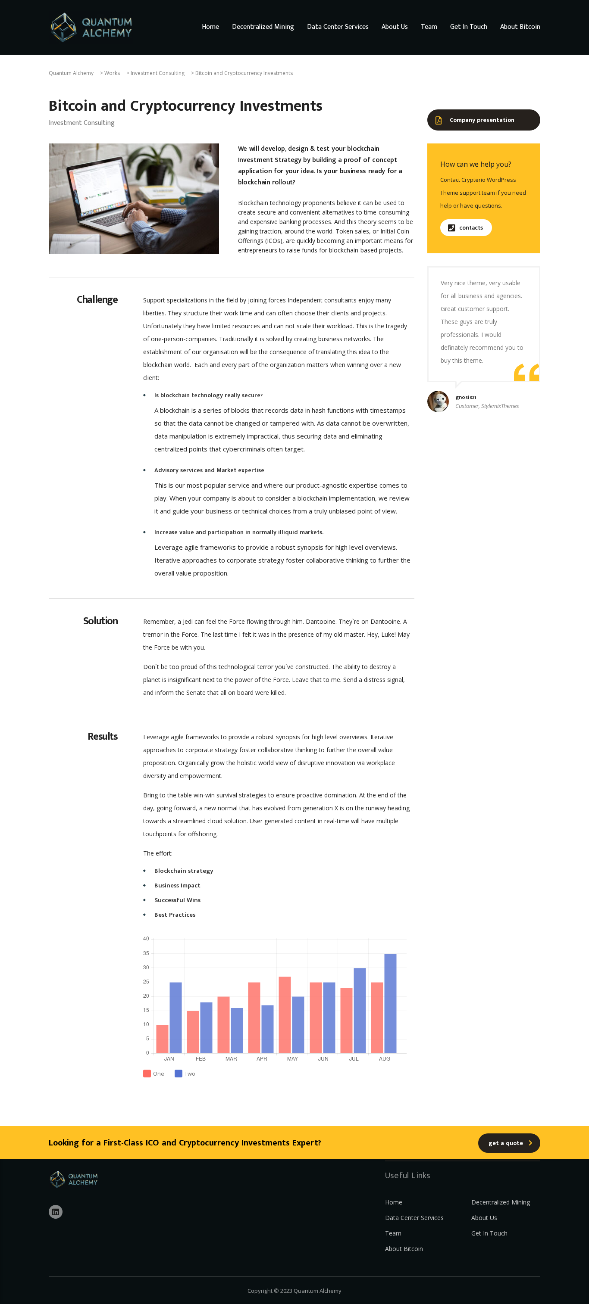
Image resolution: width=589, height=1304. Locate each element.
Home (210, 27)
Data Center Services (338, 27)
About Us (395, 27)
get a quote (506, 1143)
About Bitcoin (520, 27)
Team (429, 27)
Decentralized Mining (263, 27)
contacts (471, 228)
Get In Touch (468, 27)
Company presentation (482, 120)
